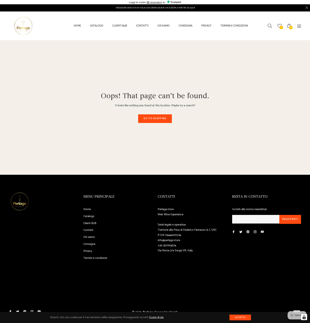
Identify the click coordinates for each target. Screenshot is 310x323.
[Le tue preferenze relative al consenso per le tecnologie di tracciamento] (304, 317)
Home (87, 209)
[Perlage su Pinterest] (247, 231)
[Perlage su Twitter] (240, 231)
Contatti (88, 230)
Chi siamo (89, 237)
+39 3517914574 (167, 245)
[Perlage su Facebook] (233, 231)
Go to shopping (155, 118)
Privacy (87, 251)
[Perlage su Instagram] (255, 231)
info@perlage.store (169, 240)
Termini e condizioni (95, 258)
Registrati (290, 219)
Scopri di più (156, 317)
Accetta (240, 317)
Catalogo (88, 216)
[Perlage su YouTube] (262, 231)
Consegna (89, 244)
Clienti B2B (89, 223)
